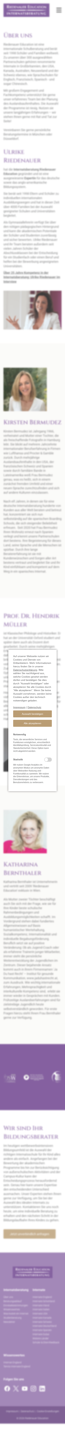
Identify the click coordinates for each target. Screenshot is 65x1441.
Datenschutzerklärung (25, 670)
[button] (32, 713)
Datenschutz (34, 707)
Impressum (19, 707)
